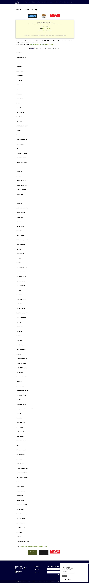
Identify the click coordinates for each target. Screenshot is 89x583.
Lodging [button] (37, 48)
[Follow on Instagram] (38, 573)
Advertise (68, 2)
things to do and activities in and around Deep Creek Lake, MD (42, 44)
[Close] (88, 563)
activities (48, 28)
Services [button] (54, 48)
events (43, 28)
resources (49, 30)
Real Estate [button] (49, 48)
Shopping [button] (58, 48)
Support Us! (37, 569)
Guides (61, 2)
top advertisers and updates (47, 32)
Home (26, 2)
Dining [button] (41, 48)
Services (51, 2)
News (29, 2)
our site (45, 26)
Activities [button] (45, 48)
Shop (65, 2)
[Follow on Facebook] (35, 573)
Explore (56, 2)
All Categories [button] (31, 48)
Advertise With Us (37, 566)
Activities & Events (40, 2)
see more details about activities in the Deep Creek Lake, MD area (34, 546)
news (44, 30)
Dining (47, 2)
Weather (33, 2)
